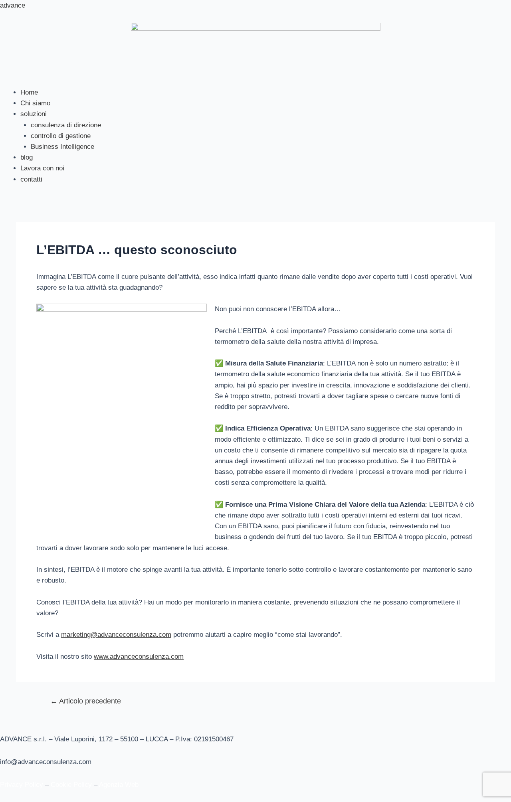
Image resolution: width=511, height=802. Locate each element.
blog (26, 157)
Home (29, 92)
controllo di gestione (61, 136)
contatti (31, 179)
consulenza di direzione (66, 125)
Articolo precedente (85, 701)
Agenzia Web (119, 784)
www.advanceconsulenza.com (139, 656)
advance (12, 5)
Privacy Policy (21, 784)
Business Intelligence (62, 146)
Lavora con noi (42, 168)
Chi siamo (35, 103)
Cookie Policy (71, 784)
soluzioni (33, 114)
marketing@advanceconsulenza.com (116, 634)
